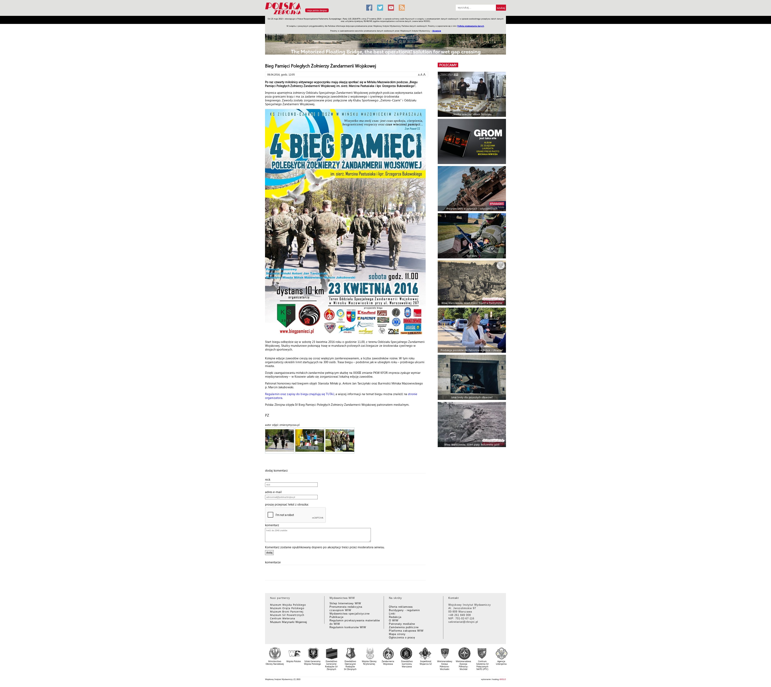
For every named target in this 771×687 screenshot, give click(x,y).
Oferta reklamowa (401, 606)
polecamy (448, 65)
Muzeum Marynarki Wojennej (288, 622)
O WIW (393, 620)
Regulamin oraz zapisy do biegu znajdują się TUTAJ (299, 394)
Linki (392, 613)
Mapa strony (397, 634)
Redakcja (395, 617)
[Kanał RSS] (402, 8)
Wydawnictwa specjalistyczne (349, 613)
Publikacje (336, 617)
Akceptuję (436, 31)
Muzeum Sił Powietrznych (287, 615)
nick (269, 479)
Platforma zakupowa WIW (406, 630)
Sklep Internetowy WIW (345, 603)
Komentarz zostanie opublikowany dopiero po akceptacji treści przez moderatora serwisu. (324, 547)
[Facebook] (369, 8)
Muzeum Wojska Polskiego (288, 604)
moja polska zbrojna (317, 10)
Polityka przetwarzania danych (470, 26)
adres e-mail (274, 492)
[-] (280, 441)
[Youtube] (391, 8)
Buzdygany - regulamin (404, 610)
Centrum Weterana (282, 618)
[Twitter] (380, 8)
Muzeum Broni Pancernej (286, 611)
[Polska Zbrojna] (313, 14)
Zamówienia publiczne (404, 627)
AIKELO (502, 679)
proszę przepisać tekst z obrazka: (288, 504)
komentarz (273, 525)
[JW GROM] (472, 141)
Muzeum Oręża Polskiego (287, 608)
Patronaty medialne (402, 623)
